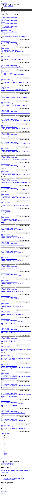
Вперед (6, 453)
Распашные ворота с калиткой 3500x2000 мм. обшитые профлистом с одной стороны (16, 395)
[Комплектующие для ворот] (9, 23)
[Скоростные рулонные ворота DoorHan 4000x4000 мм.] (9, 111)
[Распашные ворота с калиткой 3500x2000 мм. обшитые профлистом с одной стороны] (9, 393)
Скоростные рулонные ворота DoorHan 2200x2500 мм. (15, 189)
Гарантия (20, 470)
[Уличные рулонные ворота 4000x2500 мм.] (9, 236)
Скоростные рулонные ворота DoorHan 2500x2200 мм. (15, 174)
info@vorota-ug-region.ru (7, 463)
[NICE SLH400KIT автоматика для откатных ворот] (9, 203)
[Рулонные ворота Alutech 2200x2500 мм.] (9, 297)
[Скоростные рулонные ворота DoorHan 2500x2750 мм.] (9, 157)
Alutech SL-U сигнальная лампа (9, 213)
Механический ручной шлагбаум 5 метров (12, 51)
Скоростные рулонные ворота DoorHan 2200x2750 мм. (15, 182)
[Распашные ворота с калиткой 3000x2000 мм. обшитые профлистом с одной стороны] (9, 402)
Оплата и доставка (13, 470)
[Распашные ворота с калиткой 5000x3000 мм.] (9, 411)
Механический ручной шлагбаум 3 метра (12, 67)
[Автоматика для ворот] (9, 17)
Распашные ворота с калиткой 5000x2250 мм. (13, 428)
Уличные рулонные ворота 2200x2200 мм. (12, 314)
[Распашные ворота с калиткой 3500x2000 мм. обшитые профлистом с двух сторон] (9, 347)
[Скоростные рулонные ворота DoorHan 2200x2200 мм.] (9, 196)
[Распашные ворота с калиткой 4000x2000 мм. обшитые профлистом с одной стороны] (9, 384)
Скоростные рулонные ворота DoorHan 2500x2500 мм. (15, 166)
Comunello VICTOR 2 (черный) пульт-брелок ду (14, 74)
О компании (4, 470)
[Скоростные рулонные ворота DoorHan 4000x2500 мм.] (9, 127)
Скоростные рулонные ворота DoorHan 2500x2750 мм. (15, 159)
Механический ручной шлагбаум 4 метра (12, 59)
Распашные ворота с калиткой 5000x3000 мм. (13, 413)
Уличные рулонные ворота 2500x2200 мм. (12, 283)
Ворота (3, 22)
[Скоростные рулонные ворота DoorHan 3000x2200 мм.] (9, 150)
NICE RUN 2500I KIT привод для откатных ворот (14, 36)
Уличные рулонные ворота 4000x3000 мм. (12, 229)
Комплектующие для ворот (8, 24)
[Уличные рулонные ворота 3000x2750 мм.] (9, 243)
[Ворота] (9, 20)
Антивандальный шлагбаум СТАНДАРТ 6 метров (14, 90)
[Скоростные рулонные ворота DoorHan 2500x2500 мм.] (9, 165)
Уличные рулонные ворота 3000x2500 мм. (12, 252)
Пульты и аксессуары (6, 27)
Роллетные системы (6, 30)
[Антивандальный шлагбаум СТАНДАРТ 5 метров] (2, 96)
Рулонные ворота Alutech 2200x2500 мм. (12, 298)
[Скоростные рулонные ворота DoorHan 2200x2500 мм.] (9, 188)
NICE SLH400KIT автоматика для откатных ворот (14, 205)
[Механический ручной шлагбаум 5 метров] (9, 50)
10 (4, 451)
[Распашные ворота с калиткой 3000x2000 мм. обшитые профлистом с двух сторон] (9, 357)
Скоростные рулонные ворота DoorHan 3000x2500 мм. (15, 143)
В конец (6, 454)
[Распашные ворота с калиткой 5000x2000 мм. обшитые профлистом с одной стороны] (9, 366)
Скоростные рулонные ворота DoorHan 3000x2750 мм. (15, 136)
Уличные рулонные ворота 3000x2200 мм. (12, 260)
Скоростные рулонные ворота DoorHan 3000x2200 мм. (15, 151)
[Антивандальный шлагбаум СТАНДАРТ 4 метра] (9, 104)
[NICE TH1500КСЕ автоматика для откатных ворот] (9, 80)
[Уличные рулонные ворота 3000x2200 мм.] (9, 259)
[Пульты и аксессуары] (9, 26)
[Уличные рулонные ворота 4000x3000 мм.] (9, 228)
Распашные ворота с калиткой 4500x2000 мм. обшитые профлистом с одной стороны (16, 377)
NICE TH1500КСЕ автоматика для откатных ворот (15, 82)
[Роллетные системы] (9, 29)
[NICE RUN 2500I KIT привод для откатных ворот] (9, 34)
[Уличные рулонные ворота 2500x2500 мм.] (9, 274)
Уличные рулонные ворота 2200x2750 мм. (12, 291)
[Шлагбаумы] (9, 32)
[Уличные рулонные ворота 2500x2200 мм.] (9, 282)
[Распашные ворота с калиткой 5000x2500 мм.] (9, 419)
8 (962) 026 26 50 (8, 6)
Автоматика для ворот (7, 19)
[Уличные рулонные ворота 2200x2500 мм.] (9, 305)
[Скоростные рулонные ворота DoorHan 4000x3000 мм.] (9, 119)
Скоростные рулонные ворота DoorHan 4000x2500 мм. (15, 128)
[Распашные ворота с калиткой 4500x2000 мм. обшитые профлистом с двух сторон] (9, 329)
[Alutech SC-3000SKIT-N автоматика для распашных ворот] (9, 219)
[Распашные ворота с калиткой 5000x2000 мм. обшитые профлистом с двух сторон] (9, 320)
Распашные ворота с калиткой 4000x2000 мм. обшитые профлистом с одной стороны (16, 386)
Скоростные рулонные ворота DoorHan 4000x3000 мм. (15, 120)
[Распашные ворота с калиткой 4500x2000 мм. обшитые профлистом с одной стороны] (9, 375)
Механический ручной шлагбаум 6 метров (12, 44)
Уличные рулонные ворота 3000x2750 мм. (12, 245)
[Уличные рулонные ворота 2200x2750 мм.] (9, 289)
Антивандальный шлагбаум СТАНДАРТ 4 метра (14, 105)
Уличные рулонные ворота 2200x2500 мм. (12, 306)
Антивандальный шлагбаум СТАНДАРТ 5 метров (14, 97)
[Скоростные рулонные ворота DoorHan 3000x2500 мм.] (9, 142)
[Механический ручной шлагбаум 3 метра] (9, 65)
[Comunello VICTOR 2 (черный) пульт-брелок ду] (6, 73)
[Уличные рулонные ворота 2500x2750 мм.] (9, 266)
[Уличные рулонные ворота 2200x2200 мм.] (9, 312)
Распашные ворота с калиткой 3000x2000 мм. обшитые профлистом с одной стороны (16, 404)
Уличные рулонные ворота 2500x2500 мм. (12, 275)
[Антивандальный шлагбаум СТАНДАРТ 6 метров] (2, 88)
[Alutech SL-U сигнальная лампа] (6, 211)
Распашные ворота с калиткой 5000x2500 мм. (13, 420)
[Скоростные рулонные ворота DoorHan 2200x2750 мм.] (9, 180)
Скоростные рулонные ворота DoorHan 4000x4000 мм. (15, 113)
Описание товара (5, 41)
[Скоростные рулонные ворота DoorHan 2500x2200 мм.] (9, 173)
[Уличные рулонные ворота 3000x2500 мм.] (9, 251)
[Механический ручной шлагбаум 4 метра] (9, 57)
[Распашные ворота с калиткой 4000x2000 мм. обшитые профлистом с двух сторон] (9, 338)
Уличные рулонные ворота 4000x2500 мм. (12, 237)
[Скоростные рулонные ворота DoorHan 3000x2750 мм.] (9, 134)
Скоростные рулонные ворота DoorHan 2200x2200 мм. (15, 197)
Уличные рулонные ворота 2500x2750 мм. (12, 268)
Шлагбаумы (4, 33)
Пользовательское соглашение (9, 485)
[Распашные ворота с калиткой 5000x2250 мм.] (9, 427)
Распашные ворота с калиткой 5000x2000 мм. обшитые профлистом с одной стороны (16, 368)
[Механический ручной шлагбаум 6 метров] (9, 42)
